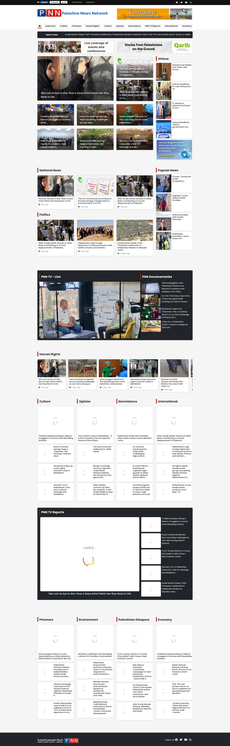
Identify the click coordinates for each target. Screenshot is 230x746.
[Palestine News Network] (72, 12)
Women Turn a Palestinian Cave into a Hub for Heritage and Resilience (175, 570)
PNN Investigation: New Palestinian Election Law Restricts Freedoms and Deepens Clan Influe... (173, 287)
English (44, 2)
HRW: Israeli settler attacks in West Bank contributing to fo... (133, 95)
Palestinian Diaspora (133, 620)
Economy (186, 26)
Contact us (90, 2)
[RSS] (191, 2)
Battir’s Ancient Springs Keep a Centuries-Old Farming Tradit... (92, 144)
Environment (88, 620)
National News (50, 170)
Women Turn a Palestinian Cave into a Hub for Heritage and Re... (133, 144)
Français (54, 2)
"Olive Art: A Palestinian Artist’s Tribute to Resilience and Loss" (175, 324)
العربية (64, 2)
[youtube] (186, 2)
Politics (63, 26)
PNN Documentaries (157, 277)
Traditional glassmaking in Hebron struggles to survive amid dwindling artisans (175, 521)
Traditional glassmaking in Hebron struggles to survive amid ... (55, 119)
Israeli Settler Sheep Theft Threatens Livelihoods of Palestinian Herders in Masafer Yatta (174, 587)
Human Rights (92, 26)
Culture (108, 26)
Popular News (168, 170)
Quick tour (50, 26)
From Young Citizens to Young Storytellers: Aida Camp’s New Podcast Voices (176, 553)
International (171, 26)
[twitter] (181, 2)
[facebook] (177, 2)
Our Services (77, 2)
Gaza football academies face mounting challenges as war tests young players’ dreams (175, 539)
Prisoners (76, 26)
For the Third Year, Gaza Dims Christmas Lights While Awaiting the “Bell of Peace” (176, 299)
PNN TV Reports (152, 26)
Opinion (120, 26)
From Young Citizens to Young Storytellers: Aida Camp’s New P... (53, 144)
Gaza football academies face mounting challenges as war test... (94, 119)
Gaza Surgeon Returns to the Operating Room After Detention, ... (133, 119)
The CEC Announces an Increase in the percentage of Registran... (134, 71)
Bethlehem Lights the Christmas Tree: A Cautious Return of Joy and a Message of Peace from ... (175, 313)
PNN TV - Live (51, 277)
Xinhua (163, 59)
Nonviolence (134, 26)
